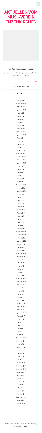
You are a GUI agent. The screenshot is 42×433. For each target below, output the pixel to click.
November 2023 (21, 157)
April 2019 (21, 269)
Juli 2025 (21, 113)
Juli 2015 (21, 381)
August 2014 (21, 403)
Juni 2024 (21, 144)
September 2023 (21, 163)
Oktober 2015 (21, 372)
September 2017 (21, 313)
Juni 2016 (21, 353)
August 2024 (21, 138)
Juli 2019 (21, 260)
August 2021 (21, 213)
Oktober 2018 (21, 285)
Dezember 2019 (21, 253)
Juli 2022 (21, 194)
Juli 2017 (21, 319)
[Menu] (38, 4)
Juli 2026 (21, 97)
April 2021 (21, 225)
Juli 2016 (21, 350)
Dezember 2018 (21, 278)
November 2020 (21, 235)
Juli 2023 (21, 166)
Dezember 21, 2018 (22, 86)
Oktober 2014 (21, 400)
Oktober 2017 (21, 310)
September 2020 (21, 241)
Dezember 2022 (21, 185)
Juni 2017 (21, 322)
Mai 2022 (21, 200)
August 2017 (21, 316)
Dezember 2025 (21, 103)
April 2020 (21, 247)
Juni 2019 (21, 263)
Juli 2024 (21, 141)
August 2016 (21, 347)
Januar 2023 (21, 182)
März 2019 (21, 272)
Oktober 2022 (21, 188)
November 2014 (21, 397)
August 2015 (21, 378)
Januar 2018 (21, 303)
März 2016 (21, 360)
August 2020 (21, 244)
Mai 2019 (21, 266)
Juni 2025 (21, 116)
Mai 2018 (21, 291)
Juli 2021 (21, 216)
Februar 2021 (21, 228)
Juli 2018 (21, 288)
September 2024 (21, 135)
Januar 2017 (21, 335)
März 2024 (21, 147)
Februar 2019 (21, 275)
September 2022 (21, 191)
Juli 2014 (21, 406)
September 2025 (21, 110)
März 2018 (21, 297)
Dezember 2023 (21, 153)
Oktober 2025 (21, 107)
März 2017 (21, 332)
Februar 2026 (21, 100)
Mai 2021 (21, 222)
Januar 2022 (21, 210)
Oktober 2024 (21, 132)
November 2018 (21, 281)
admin (22, 65)
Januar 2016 (21, 363)
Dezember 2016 (21, 338)
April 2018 (21, 294)
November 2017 (21, 306)
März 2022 (21, 203)
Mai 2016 (21, 356)
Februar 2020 (21, 250)
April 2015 (21, 385)
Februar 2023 (21, 178)
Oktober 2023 (21, 160)
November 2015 (21, 369)
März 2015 (21, 388)
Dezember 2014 (21, 394)
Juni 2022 (21, 197)
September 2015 (21, 375)
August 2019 (21, 256)
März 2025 (21, 122)
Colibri (26, 426)
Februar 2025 (21, 125)
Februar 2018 (21, 300)
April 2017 (21, 328)
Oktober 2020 (21, 238)
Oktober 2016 (21, 344)
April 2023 (21, 172)
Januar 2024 (21, 150)
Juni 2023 (21, 169)
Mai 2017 (21, 325)
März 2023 (21, 175)
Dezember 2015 (21, 366)
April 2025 (21, 119)
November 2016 (21, 341)
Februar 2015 (21, 391)
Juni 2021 (21, 219)
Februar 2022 (21, 207)
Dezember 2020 (21, 232)
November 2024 (21, 128)
